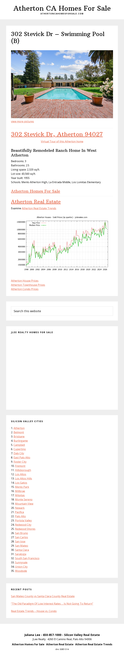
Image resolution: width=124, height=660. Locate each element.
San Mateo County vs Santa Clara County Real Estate (43, 596)
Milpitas (20, 495)
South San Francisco (27, 558)
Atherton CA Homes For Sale (62, 8)
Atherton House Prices (24, 280)
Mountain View (24, 503)
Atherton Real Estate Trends (39, 208)
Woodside (21, 571)
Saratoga (20, 554)
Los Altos (20, 474)
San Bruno (21, 533)
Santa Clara (22, 550)
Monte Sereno (23, 499)
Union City (21, 566)
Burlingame (21, 440)
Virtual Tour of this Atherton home (62, 141)
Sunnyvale (21, 562)
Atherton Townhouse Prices (28, 285)
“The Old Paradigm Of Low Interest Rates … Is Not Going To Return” (52, 603)
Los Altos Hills (23, 478)
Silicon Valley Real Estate (82, 635)
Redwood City (23, 524)
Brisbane (19, 436)
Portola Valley (23, 520)
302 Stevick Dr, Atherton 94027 (57, 134)
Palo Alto (20, 516)
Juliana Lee (32, 635)
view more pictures (22, 121)
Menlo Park (22, 487)
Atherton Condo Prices (24, 289)
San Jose (20, 541)
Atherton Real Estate (36, 202)
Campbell (19, 445)
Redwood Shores (25, 529)
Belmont (19, 432)
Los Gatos (21, 482)
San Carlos (21, 537)
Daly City (19, 453)
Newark (20, 508)
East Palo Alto (22, 457)
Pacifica (19, 512)
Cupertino (20, 449)
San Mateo (21, 545)
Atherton (19, 428)
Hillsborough (23, 470)
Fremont (20, 466)
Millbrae (20, 491)
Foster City (20, 461)
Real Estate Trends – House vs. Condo (34, 611)
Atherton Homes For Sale (35, 191)
